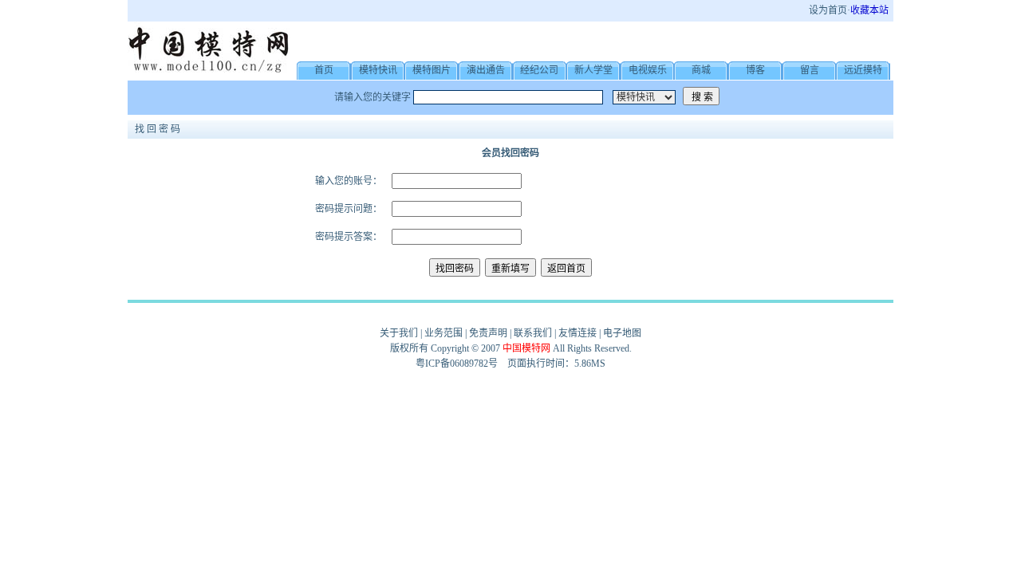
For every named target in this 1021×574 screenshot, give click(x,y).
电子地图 (622, 333)
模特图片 (431, 70)
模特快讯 (378, 70)
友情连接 (577, 333)
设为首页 (828, 10)
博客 (755, 70)
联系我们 (533, 333)
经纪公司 (539, 70)
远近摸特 (863, 70)
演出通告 (486, 70)
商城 (701, 70)
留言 (809, 70)
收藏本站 (869, 10)
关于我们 (399, 333)
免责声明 (488, 333)
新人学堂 (593, 70)
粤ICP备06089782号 (457, 363)
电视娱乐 (648, 70)
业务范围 (443, 333)
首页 (323, 70)
